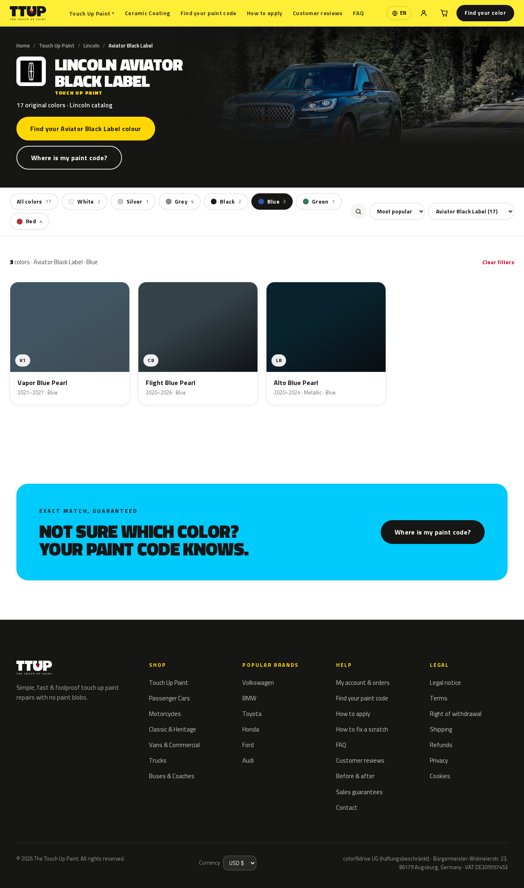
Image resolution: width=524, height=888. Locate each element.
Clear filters (498, 262)
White (88, 201)
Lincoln (91, 45)
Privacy (439, 760)
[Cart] (444, 13)
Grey (184, 201)
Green (323, 201)
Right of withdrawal (455, 713)
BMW (249, 698)
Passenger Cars (169, 698)
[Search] (358, 211)
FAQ (358, 13)
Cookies (440, 776)
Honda (250, 729)
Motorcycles (165, 713)
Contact (346, 807)
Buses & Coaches (171, 776)
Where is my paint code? (69, 158)
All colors (34, 201)
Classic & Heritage (172, 729)
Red (34, 221)
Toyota (252, 713)
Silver (137, 201)
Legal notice (445, 682)
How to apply (264, 13)
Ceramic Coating (147, 13)
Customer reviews (317, 13)
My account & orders (363, 682)
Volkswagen (258, 682)
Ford (248, 745)
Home (23, 45)
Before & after (355, 776)
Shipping (441, 729)
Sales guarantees (359, 792)
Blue (276, 201)
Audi (248, 760)
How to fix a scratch (362, 729)
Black (230, 201)
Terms (438, 698)
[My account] (424, 13)
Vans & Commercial (174, 745)
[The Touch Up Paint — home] (28, 13)
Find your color (485, 13)
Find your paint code (209, 13)
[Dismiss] (36, 870)
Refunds (441, 745)
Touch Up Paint (91, 13)
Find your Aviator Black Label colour (85, 129)
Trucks (158, 760)
